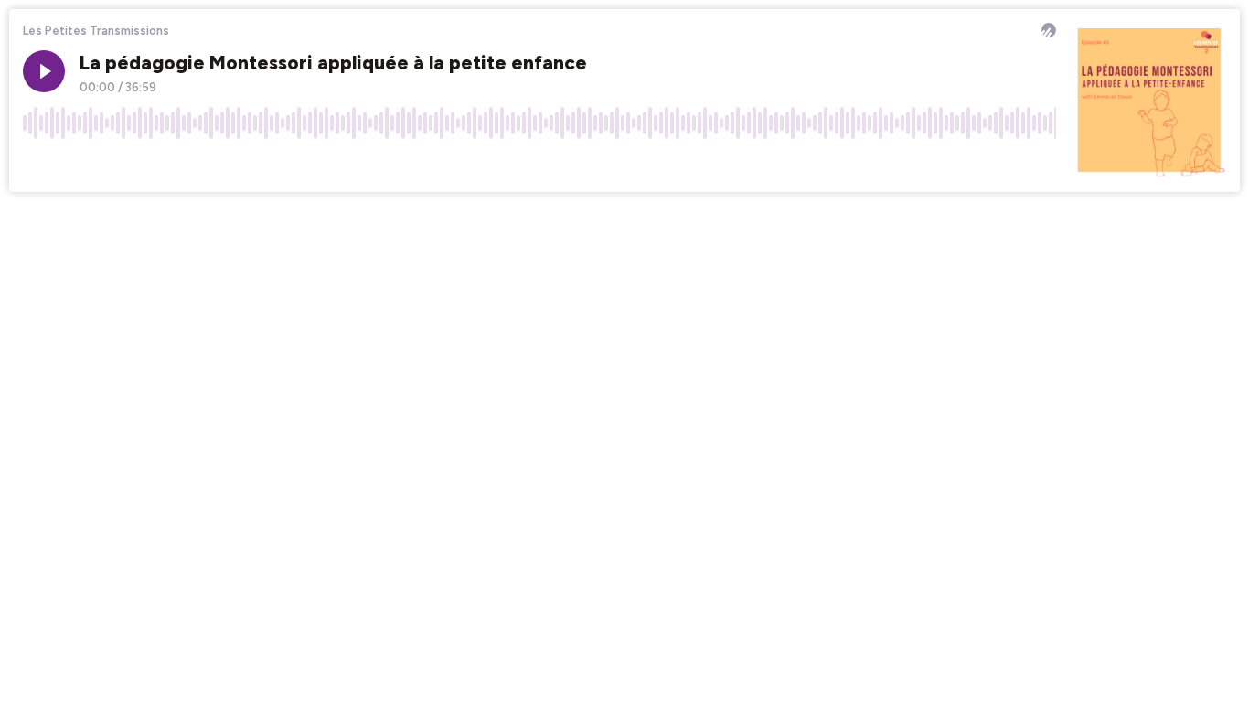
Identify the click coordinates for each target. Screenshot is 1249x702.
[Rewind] (36, 163)
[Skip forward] (106, 163)
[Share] (1007, 163)
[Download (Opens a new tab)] (973, 163)
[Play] (44, 71)
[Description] (1042, 163)
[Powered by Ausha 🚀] (1048, 30)
